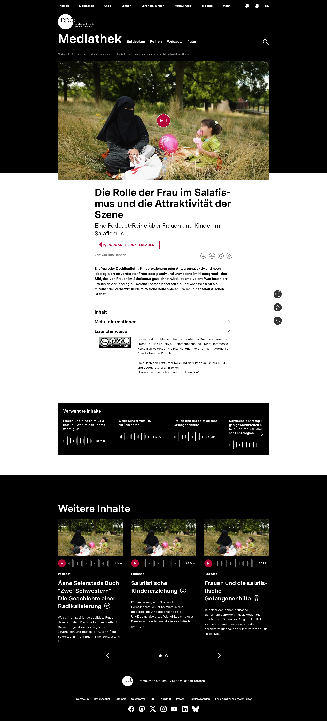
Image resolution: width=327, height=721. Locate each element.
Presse (180, 699)
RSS (153, 699)
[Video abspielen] (163, 120)
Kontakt (166, 699)
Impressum (82, 699)
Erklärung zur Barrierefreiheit (233, 699)
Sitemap (120, 699)
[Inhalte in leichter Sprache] (247, 6)
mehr (229, 5)
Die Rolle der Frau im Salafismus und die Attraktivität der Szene (152, 54)
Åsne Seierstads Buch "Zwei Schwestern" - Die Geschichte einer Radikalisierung (88, 595)
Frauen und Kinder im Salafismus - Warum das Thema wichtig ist (84, 425)
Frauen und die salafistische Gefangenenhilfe (196, 423)
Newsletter (138, 699)
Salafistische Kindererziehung (154, 587)
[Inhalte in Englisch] (267, 6)
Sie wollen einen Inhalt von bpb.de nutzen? (169, 372)
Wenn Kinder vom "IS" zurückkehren (135, 423)
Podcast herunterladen (131, 245)
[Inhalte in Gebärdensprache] (257, 6)
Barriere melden (200, 699)
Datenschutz (102, 699)
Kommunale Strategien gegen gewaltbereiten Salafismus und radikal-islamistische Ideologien (250, 427)
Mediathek (64, 54)
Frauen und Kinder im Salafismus (93, 54)
